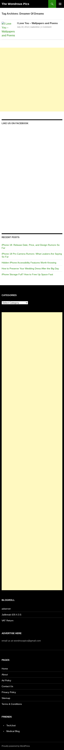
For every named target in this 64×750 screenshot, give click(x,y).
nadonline (35, 27)
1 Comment (46, 27)
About (5, 674)
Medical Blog (13, 731)
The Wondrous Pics (15, 4)
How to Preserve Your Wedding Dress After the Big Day (30, 268)
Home (5, 668)
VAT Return (7, 620)
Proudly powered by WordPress (16, 746)
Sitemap (6, 698)
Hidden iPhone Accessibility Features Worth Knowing (29, 262)
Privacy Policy (9, 692)
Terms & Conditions (12, 704)
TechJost (11, 725)
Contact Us (7, 686)
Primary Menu (60, 4)
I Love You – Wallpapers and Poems (37, 23)
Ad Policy (6, 680)
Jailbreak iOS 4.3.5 (11, 614)
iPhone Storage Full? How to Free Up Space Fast (27, 274)
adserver (6, 608)
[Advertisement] (32, 79)
